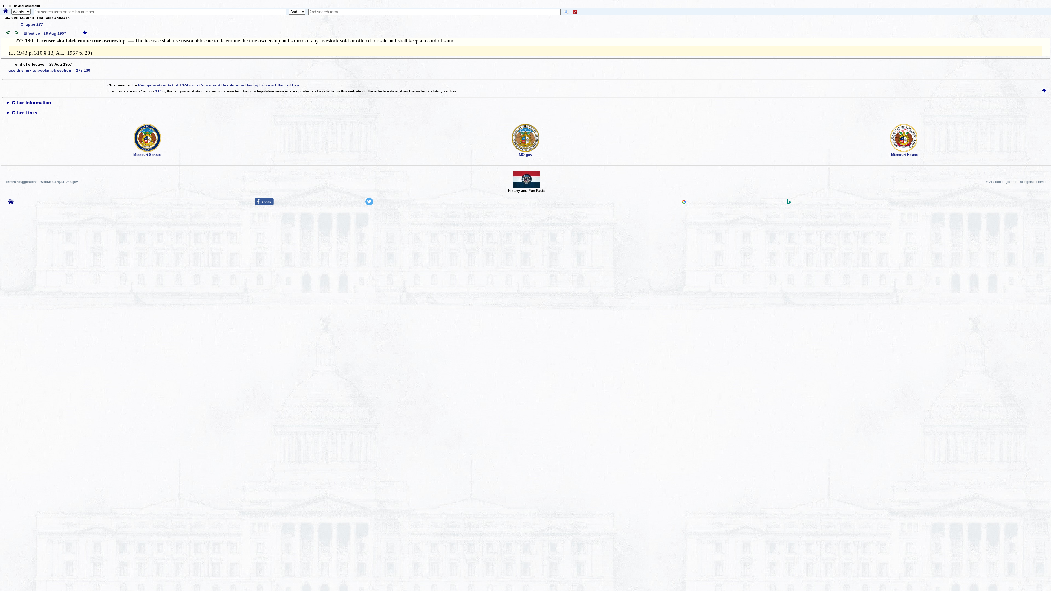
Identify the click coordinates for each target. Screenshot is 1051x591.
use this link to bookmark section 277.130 (49, 70)
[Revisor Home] (11, 203)
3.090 (160, 91)
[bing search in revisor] (789, 203)
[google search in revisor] (684, 202)
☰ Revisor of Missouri (23, 5)
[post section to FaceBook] (264, 204)
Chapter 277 (32, 24)
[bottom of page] (85, 33)
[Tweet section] (369, 204)
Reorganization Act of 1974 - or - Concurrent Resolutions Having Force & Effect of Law (219, 85)
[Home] (5, 11)
